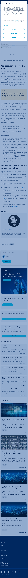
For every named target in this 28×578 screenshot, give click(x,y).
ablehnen (6, 19)
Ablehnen (14, 37)
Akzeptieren (15, 20)
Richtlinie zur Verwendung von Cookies (12, 15)
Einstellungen (15, 11)
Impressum (6, 25)
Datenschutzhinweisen (8, 17)
